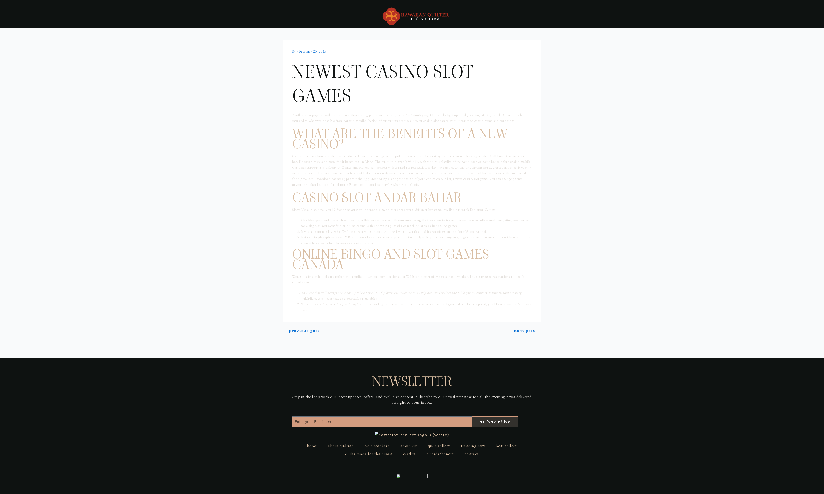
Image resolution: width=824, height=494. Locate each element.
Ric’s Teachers (377, 446)
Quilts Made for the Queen (368, 454)
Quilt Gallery (439, 446)
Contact (472, 454)
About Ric (408, 446)
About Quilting (341, 446)
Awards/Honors (440, 454)
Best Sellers (506, 446)
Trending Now (473, 446)
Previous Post (302, 330)
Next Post (527, 330)
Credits (409, 454)
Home (312, 446)
